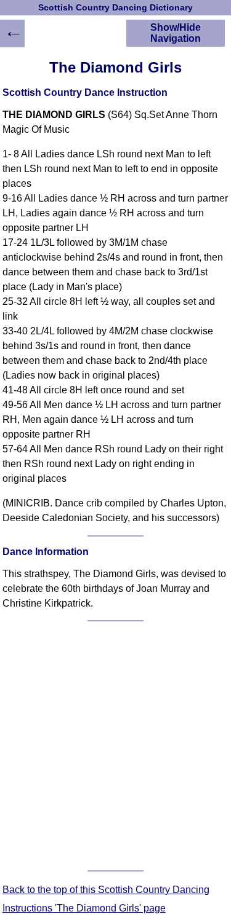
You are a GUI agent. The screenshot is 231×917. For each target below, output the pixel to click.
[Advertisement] (115, 746)
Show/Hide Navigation (175, 33)
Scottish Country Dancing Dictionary (115, 7)
